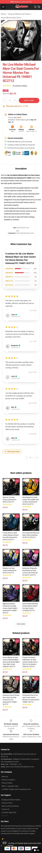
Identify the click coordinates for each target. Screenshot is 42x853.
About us (5, 776)
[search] (35, 6)
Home (3, 14)
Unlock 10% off (4, 843)
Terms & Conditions (8, 780)
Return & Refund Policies (10, 806)
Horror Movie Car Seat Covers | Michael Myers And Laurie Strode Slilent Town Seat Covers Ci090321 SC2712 (11, 662)
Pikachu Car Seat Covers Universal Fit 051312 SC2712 (9, 570)
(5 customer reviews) (20, 86)
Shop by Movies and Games (19, 14)
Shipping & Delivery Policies (11, 800)
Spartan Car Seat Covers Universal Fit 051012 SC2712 (9, 499)
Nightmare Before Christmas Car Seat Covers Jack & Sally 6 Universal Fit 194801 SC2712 (10, 608)
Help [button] (38, 850)
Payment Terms (7, 803)
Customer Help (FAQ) (9, 812)
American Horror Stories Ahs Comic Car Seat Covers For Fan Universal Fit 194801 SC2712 (11, 699)
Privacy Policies (7, 783)
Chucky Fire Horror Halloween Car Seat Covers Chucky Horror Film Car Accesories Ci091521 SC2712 (30, 662)
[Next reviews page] (37, 457)
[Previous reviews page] (26, 457)
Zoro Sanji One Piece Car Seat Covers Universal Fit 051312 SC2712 (30, 535)
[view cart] (39, 6)
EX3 (17, 231)
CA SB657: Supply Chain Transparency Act (16, 789)
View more (21, 624)
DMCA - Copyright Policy (10, 786)
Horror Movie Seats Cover (11, 18)
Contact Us (5, 809)
